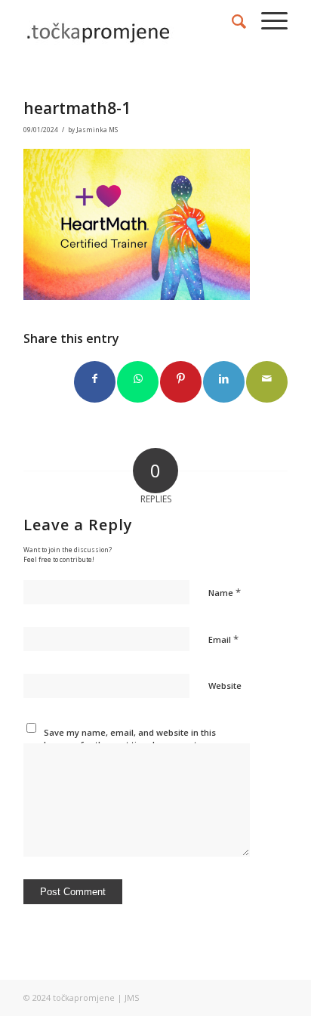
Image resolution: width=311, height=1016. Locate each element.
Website (225, 685)
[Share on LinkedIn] (224, 382)
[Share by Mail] (267, 382)
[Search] (231, 21)
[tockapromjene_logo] (129, 30)
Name (224, 592)
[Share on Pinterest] (181, 382)
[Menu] (267, 21)
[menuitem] (231, 21)
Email (223, 639)
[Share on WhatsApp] (138, 382)
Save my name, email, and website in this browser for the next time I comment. (130, 739)
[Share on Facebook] (94, 382)
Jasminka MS (97, 129)
